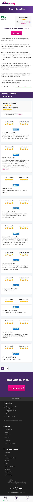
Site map (7, 469)
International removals (10, 443)
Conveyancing (8, 429)
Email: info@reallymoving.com (14, 420)
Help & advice (8, 435)
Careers (7, 463)
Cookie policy (8, 474)
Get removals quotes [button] (15, 388)
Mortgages (8, 440)
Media (6, 455)
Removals (7, 438)
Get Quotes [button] (16, 33)
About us (7, 452)
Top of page (15, 398)
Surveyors (7, 432)
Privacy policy (8, 472)
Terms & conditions (10, 466)
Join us (7, 460)
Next (7, 368)
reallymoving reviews (10, 458)
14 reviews (19, 114)
